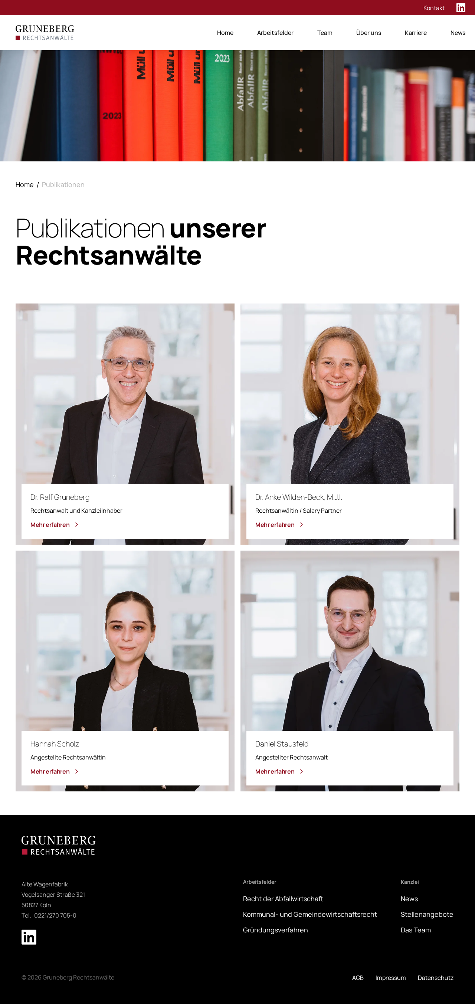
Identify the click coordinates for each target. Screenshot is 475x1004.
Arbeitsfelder (275, 33)
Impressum (391, 978)
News (458, 33)
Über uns (368, 33)
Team (324, 33)
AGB (358, 978)
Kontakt (434, 8)
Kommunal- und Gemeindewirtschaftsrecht (310, 914)
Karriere (416, 33)
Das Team (416, 930)
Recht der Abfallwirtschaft (283, 899)
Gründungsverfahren (275, 930)
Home (225, 33)
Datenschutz (435, 978)
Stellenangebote (427, 914)
